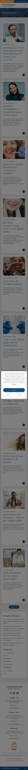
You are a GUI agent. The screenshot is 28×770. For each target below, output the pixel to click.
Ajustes (15, 384)
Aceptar (14, 390)
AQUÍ (7, 379)
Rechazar (19, 394)
